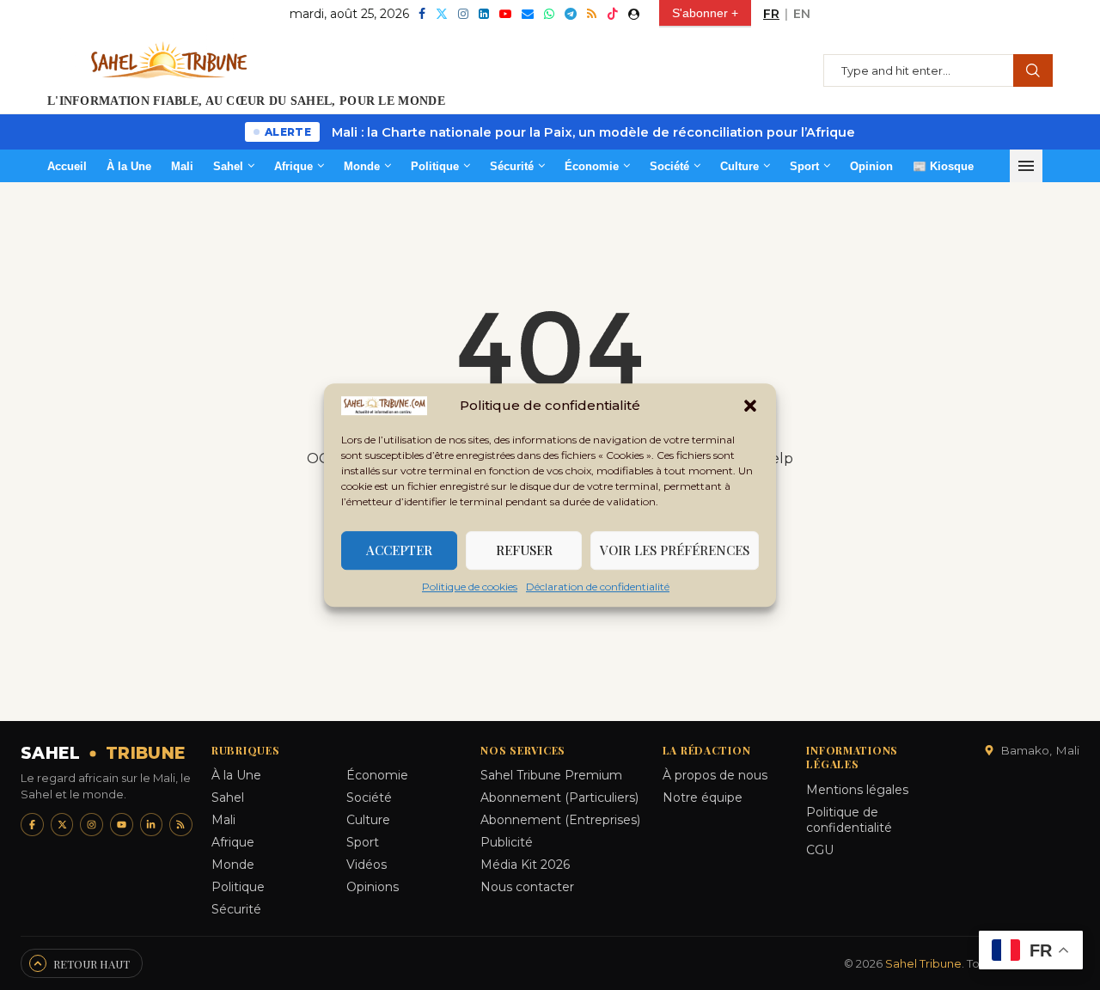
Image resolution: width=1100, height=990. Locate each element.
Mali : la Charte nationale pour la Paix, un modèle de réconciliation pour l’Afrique (593, 132)
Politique (435, 166)
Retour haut (91, 963)
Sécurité (512, 166)
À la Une (129, 166)
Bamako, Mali (1039, 750)
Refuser (524, 550)
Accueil (67, 166)
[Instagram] (463, 14)
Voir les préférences (674, 550)
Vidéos (366, 864)
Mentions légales (857, 790)
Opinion (871, 166)
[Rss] (591, 14)
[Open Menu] (1026, 166)
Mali (182, 166)
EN (801, 13)
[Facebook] (422, 14)
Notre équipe (702, 797)
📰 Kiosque (943, 166)
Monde (362, 166)
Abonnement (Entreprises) (560, 820)
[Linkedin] (484, 14)
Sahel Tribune (923, 963)
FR (771, 13)
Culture (739, 166)
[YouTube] (121, 824)
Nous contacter (527, 887)
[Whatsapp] (549, 14)
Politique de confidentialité (849, 819)
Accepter (399, 550)
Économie (592, 166)
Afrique (293, 166)
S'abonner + (705, 13)
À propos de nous (715, 775)
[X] (62, 824)
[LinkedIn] (151, 824)
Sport (804, 166)
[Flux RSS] (180, 824)
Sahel (228, 166)
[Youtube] (505, 14)
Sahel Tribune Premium (551, 775)
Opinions (372, 887)
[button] (750, 405)
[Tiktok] (613, 14)
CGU (820, 850)
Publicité (506, 842)
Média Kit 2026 (525, 864)
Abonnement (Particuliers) (559, 797)
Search (1033, 70)
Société (669, 166)
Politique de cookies (469, 586)
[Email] (528, 14)
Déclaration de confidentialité (597, 586)
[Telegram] (571, 14)
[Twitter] (442, 14)
